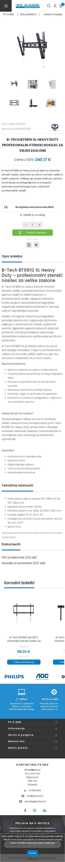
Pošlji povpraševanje (24, 662)
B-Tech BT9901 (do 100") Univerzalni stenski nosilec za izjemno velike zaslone (23, 639)
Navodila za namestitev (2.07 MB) (23, 563)
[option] (14, 676)
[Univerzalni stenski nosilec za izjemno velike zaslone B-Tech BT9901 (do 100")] (24, 613)
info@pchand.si (35, 795)
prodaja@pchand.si (35, 801)
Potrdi (32, 853)
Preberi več (32, 859)
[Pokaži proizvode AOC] (42, 677)
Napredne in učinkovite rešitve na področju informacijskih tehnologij (21, 706)
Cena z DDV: (24, 159)
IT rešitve (21, 699)
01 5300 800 (35, 790)
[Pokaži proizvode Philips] (14, 676)
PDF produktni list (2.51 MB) (19, 557)
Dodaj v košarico (36, 232)
